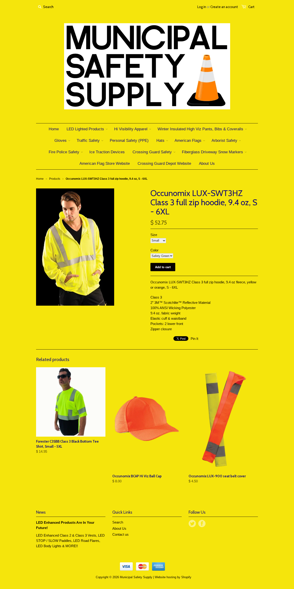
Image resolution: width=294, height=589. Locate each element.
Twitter (192, 523)
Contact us (120, 534)
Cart (251, 7)
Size (153, 235)
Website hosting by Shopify (173, 577)
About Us (119, 528)
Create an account (224, 7)
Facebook (202, 523)
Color (154, 250)
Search (117, 522)
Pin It (194, 339)
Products (54, 178)
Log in (201, 7)
